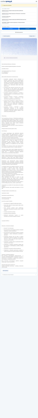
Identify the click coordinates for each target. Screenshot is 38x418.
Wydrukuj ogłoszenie (19, 32)
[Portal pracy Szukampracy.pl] (6, 1)
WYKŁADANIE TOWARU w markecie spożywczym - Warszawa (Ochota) (13, 22)
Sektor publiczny (5, 270)
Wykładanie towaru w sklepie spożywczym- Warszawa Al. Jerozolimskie (13, 13)
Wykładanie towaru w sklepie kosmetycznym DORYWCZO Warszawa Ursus (14, 19)
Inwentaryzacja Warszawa (6, 16)
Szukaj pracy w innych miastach (8, 274)
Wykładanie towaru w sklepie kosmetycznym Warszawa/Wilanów (12, 10)
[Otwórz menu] (36, 1)
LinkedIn (28, 28)
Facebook (11, 28)
